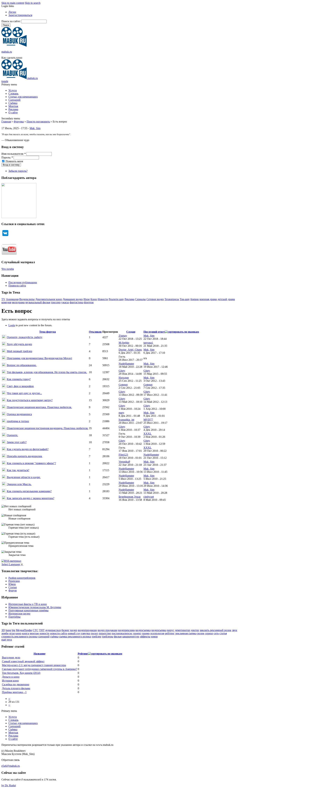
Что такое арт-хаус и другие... (24, 393)
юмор (154, 636)
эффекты (145, 636)
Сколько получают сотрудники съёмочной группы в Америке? (39, 669)
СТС (35, 630)
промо (146, 633)
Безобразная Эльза (130, 496)
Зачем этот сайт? (17, 442)
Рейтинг (83, 653)
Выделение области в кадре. (24, 477)
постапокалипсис (122, 633)
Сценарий (14, 99)
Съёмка (12, 103)
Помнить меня (14, 161)
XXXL (148, 433)
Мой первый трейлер (19, 351)
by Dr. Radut (8, 785)
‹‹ (9, 698)
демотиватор (182, 630)
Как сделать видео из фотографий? (27, 449)
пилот (94, 633)
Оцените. (12, 435)
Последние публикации (22, 282)
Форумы (19, 121)
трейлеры (107, 636)
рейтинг (170, 633)
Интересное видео (19, 613)
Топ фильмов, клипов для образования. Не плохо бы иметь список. (47, 372)
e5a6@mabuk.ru (10, 765)
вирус (170, 630)
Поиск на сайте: (11, 21)
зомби (5, 633)
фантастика (76, 302)
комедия (6, 302)
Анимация (12, 299)
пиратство (105, 633)
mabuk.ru (6, 51)
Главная (6, 121)
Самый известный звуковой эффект (23, 661)
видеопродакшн (87, 630)
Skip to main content (12, 2)
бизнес (65, 630)
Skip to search (32, 2)
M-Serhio (124, 342)
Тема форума (47, 331)
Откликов (95, 331)
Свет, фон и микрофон (20, 386)
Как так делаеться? (18, 470)
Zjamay (123, 335)
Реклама (13, 109)
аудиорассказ (53, 630)
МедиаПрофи (24, 630)
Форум (12, 590)
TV (3, 299)
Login (11, 325)
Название (40, 653)
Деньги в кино (10, 676)
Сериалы (140, 299)
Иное (86, 299)
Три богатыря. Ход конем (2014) (21, 672)
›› (9, 704)
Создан (130, 331)
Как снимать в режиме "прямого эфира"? (31, 463)
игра (12, 633)
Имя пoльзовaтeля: (13, 153)
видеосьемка (158, 630)
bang (8, 630)
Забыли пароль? (17, 170)
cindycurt (149, 496)
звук (234, 630)
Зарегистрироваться (20, 15)
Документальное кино (48, 299)
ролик (200, 633)
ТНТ (42, 630)
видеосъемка (143, 630)
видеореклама (126, 630)
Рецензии (14, 581)
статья (223, 633)
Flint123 (123, 454)
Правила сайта (17, 285)
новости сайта (58, 633)
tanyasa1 (148, 342)
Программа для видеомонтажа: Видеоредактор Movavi (39, 358)
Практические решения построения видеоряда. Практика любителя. (47, 428)
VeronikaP (124, 461)
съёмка (54, 636)
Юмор (12, 584)
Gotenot (123, 384)
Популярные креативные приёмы (28, 610)
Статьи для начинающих (23, 96)
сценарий (44, 636)
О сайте (13, 112)
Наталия (124, 377)
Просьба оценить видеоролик (24, 456)
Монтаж (13, 106)
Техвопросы (171, 299)
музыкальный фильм (37, 302)
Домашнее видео (73, 299)
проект (137, 633)
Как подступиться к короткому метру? (29, 400)
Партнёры (14, 616)
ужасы (65, 302)
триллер (56, 302)
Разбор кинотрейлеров (21, 577)
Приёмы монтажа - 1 (14, 692)
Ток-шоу (185, 299)
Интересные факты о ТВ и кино (27, 604)
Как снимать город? (19, 379)
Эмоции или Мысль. (19, 484)
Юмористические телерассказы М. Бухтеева (34, 607)
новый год (74, 633)
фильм (118, 636)
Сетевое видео (155, 299)
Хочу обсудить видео (19, 344)
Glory (122, 370)
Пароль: (7, 157)
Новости (103, 299)
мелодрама (18, 302)
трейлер (96, 636)
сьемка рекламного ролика (75, 636)
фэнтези (89, 302)
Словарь (13, 93)
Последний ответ (154, 331)
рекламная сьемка (186, 633)
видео (73, 630)
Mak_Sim (35, 128)
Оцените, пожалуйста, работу (24, 337)
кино (18, 633)
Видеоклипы (27, 299)
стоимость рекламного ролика (19, 636)
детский (222, 299)
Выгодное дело (11, 657)
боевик (194, 299)
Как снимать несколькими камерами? (29, 491)
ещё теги (6, 639)
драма (231, 299)
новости (44, 633)
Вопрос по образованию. (22, 365)
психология (157, 633)
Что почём (7, 268)
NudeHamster (126, 363)
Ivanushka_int (126, 419)
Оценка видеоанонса (19, 414)
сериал (209, 633)
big (13, 630)
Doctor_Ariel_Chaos (130, 349)
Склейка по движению (15, 684)
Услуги (12, 90)
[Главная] (14, 45)
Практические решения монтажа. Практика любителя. (39, 407)
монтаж (34, 633)
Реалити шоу (116, 299)
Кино (93, 299)
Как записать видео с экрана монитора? (30, 498)
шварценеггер (130, 636)
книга (25, 633)
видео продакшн (107, 630)
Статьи (12, 587)
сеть (216, 633)
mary (121, 412)
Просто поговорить (38, 121)
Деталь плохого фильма (16, 688)
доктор (195, 630)
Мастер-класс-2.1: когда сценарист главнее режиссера (34, 665)
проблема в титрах (18, 421)
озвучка (85, 633)
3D (3, 630)
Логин (12, 12)
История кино (10, 680)
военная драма (208, 299)
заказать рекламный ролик (215, 630)
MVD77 (148, 419)
